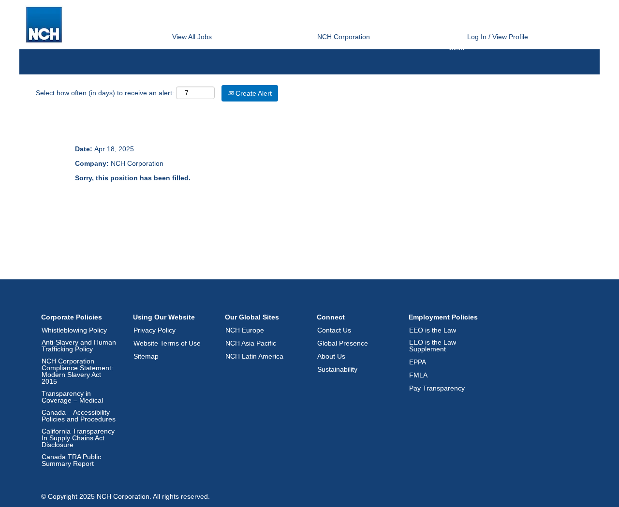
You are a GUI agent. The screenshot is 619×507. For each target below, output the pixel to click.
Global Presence (342, 343)
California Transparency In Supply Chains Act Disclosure (78, 438)
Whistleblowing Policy (74, 330)
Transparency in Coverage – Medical (72, 397)
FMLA (418, 375)
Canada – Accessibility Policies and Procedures (79, 415)
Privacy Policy (154, 330)
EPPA (417, 362)
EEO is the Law (432, 330)
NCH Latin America (254, 356)
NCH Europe (244, 330)
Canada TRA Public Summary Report (71, 460)
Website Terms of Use (167, 343)
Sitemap (146, 356)
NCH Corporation (343, 37)
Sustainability (337, 369)
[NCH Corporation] (44, 24)
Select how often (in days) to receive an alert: (105, 93)
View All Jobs (192, 37)
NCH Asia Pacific (250, 343)
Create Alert (253, 93)
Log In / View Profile (497, 37)
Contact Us (334, 330)
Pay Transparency (437, 388)
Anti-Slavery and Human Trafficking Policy (79, 345)
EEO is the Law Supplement (432, 345)
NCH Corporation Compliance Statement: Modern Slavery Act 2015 (77, 371)
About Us (331, 356)
